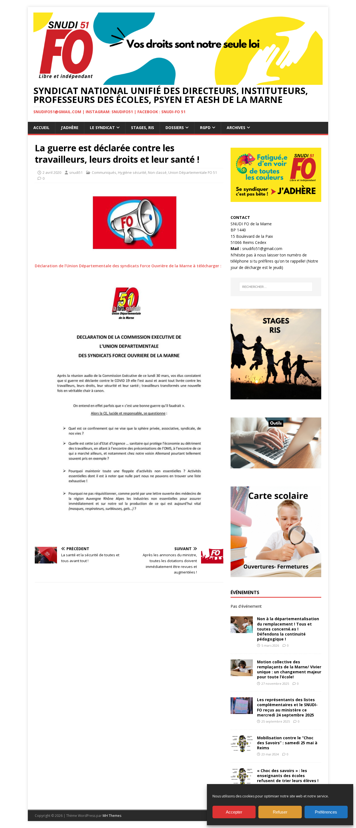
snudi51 (76, 172)
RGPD (205, 127)
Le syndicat (102, 127)
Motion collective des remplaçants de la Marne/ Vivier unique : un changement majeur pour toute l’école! (289, 669)
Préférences (326, 812)
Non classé (157, 172)
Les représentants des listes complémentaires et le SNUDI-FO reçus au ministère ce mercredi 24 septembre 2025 (287, 707)
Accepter (234, 812)
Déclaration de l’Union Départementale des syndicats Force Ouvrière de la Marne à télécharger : (128, 265)
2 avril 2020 (52, 172)
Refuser (280, 812)
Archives (236, 127)
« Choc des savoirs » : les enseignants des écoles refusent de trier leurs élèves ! (287, 775)
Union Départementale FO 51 (192, 172)
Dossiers (174, 127)
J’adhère (69, 127)
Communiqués (104, 172)
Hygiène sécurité (132, 172)
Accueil (41, 127)
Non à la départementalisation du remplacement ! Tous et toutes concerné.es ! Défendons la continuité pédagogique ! (288, 629)
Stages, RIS (142, 127)
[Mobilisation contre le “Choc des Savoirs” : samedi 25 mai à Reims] (242, 748)
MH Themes (112, 815)
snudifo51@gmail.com (262, 248)
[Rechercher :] (276, 286)
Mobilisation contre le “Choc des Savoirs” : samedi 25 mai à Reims (287, 742)
